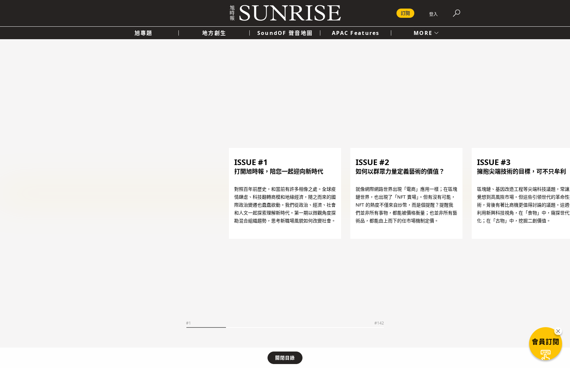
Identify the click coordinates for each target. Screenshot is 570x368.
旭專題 (144, 33)
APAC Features (356, 33)
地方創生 (214, 33)
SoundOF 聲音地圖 (285, 33)
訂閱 (405, 13)
